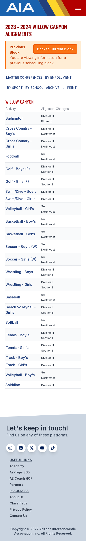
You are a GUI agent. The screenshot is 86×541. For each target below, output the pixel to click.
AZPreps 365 (20, 472)
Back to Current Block (55, 49)
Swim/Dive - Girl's (20, 199)
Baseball (13, 297)
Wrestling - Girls (19, 284)
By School (34, 88)
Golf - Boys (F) (18, 169)
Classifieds (18, 503)
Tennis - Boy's (17, 335)
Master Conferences (24, 77)
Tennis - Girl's (17, 347)
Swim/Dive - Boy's (21, 191)
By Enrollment (58, 77)
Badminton (14, 118)
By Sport (15, 88)
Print (72, 88)
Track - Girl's (16, 365)
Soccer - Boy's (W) (21, 246)
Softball (12, 322)
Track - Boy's (17, 357)
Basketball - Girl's (20, 234)
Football (12, 156)
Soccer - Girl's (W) (21, 259)
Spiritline (13, 385)
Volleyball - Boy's (20, 375)
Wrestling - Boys (19, 272)
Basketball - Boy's (21, 221)
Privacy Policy (21, 509)
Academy (17, 466)
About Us (17, 497)
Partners (16, 485)
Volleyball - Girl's (20, 208)
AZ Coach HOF (21, 478)
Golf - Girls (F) (17, 181)
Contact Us (18, 516)
